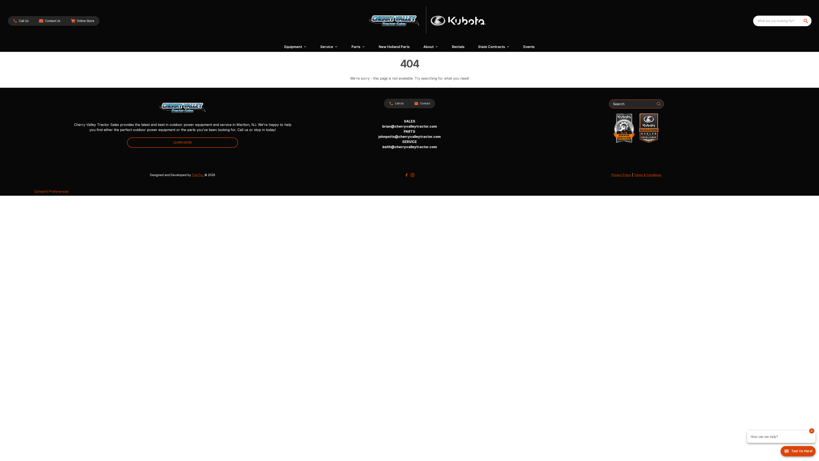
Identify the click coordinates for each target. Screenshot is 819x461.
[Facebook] (406, 175)
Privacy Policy (621, 175)
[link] (82, 21)
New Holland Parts (394, 47)
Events (529, 47)
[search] (806, 21)
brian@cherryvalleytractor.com (409, 126)
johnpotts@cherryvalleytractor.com (409, 136)
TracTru (197, 175)
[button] (21, 21)
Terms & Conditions (647, 175)
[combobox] (782, 21)
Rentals (458, 47)
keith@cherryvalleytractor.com (409, 147)
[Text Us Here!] (798, 451)
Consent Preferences (51, 191)
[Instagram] (412, 175)
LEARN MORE (182, 142)
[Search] (658, 104)
